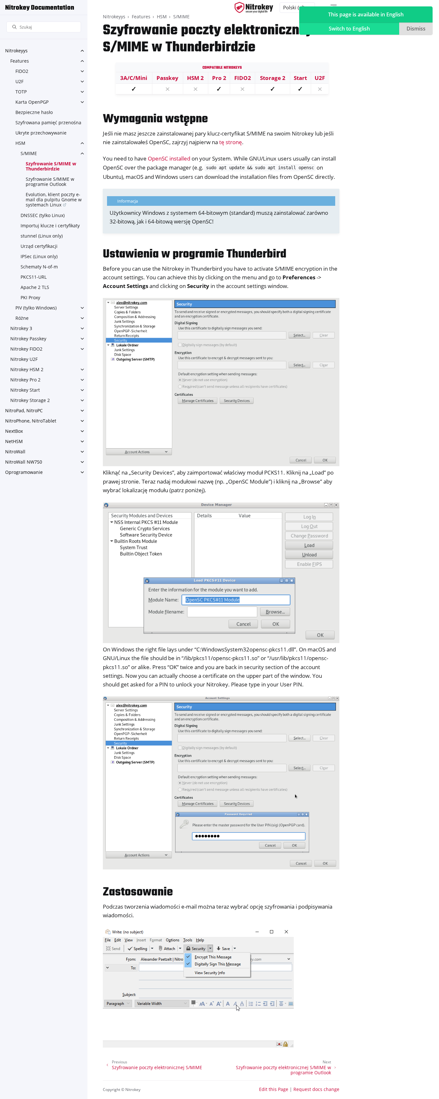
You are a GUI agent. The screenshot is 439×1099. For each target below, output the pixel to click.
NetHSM (14, 441)
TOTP (21, 92)
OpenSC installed (169, 158)
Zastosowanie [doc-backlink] (138, 892)
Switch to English (349, 28)
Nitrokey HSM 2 (26, 369)
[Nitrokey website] (254, 7)
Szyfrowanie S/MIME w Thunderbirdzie (51, 166)
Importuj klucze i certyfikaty (50, 225)
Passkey (167, 78)
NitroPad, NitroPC (24, 410)
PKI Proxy (30, 297)
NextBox (14, 431)
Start (300, 78)
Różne (22, 318)
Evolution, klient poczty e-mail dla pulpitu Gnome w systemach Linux (54, 199)
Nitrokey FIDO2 (26, 349)
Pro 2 (219, 78)
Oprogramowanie (24, 472)
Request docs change (316, 1089)
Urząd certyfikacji (39, 246)
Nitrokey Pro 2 (25, 380)
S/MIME (29, 153)
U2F (19, 81)
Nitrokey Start (25, 390)
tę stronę (230, 142)
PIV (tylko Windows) (36, 308)
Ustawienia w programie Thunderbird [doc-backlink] (194, 254)
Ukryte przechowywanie (41, 133)
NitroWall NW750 (23, 462)
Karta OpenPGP (32, 102)
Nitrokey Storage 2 (30, 400)
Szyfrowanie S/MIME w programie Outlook (50, 181)
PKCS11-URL (34, 277)
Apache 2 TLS (35, 287)
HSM (20, 143)
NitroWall (15, 452)
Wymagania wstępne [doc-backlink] (155, 119)
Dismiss (416, 28)
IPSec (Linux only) (39, 256)
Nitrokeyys (16, 51)
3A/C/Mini (133, 78)
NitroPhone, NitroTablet (30, 421)
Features (19, 61)
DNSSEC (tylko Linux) (43, 215)
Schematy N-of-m (39, 267)
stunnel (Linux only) (42, 236)
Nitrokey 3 (21, 328)
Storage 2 (272, 78)
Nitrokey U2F (24, 359)
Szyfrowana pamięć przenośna (48, 122)
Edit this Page (273, 1089)
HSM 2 (195, 78)
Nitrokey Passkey (28, 339)
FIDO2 (21, 71)
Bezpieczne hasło (34, 112)
